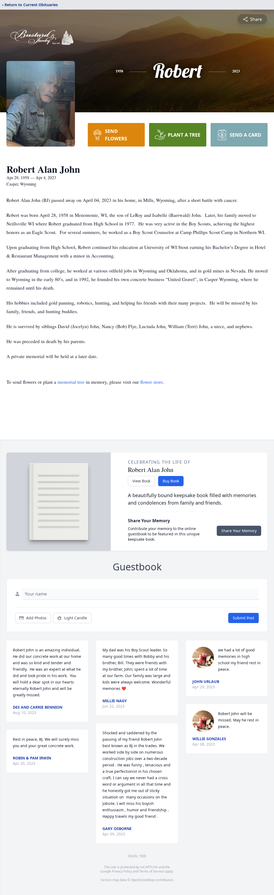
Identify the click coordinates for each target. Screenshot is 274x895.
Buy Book (171, 480)
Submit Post (243, 617)
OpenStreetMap (143, 880)
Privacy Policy (122, 871)
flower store (151, 382)
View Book (141, 480)
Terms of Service (151, 871)
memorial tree (71, 382)
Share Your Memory (239, 530)
